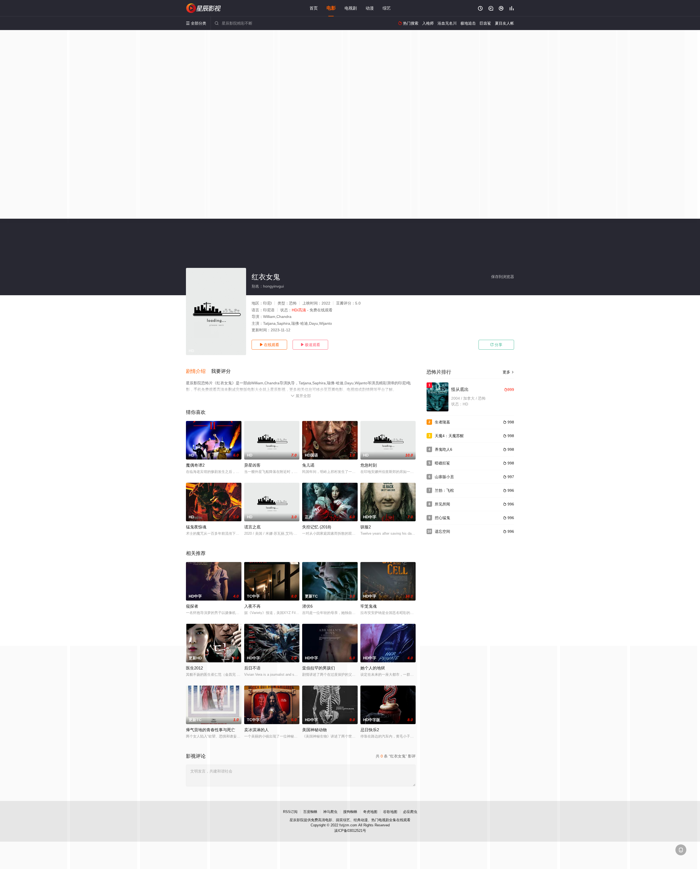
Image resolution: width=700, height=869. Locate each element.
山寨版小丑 (444, 477)
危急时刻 (368, 465)
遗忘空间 (442, 531)
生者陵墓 (442, 422)
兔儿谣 (308, 465)
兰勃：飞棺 (444, 490)
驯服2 (365, 527)
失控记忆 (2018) (316, 527)
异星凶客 (252, 465)
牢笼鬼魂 (368, 606)
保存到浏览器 (502, 276)
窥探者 (192, 606)
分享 (496, 345)
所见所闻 (442, 504)
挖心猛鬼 (442, 518)
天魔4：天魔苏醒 (449, 436)
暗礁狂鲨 (442, 463)
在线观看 (269, 345)
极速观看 (310, 345)
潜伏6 (307, 606)
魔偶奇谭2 (195, 465)
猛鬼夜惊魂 (196, 527)
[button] (198, 371)
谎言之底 (252, 527)
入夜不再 (252, 606)
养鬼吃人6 (443, 449)
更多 (508, 372)
